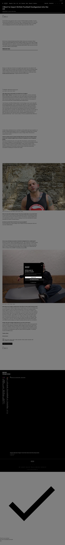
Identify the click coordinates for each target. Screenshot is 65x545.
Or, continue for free (33, 282)
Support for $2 (33, 277)
